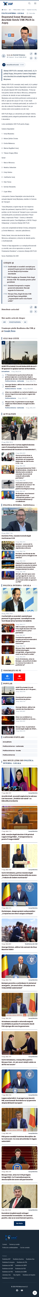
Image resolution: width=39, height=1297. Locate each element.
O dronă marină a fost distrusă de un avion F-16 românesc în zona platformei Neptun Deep (25, 486)
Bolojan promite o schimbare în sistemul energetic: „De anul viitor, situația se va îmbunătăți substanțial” (19, 985)
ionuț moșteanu (15, 322)
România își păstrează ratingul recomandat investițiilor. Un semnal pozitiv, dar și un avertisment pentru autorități (17, 1216)
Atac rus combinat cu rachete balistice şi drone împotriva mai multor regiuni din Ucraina (21, 394)
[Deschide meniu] (35, 3)
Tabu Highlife (16, 1275)
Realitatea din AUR (7, 1268)
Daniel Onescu (19, 55)
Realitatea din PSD (20, 1268)
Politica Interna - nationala (14, 381)
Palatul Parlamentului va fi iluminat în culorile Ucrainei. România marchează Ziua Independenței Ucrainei (26, 566)
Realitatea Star (30, 1259)
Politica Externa (10, 398)
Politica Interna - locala (18, 9)
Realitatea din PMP (7, 1265)
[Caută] (29, 3)
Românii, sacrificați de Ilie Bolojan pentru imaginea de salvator (26, 556)
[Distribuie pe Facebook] (35, 54)
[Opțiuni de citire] (35, 1293)
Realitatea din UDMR (21, 1272)
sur (25, 322)
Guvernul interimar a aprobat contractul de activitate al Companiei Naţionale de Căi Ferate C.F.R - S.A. (25, 459)
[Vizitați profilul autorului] (4, 56)
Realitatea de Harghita (29, 1275)
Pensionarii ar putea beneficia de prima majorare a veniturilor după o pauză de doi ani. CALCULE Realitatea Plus (21, 377)
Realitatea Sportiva (18, 1259)
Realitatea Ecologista (8, 1262)
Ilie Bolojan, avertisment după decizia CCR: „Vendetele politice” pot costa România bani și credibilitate (25, 497)
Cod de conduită (25, 1247)
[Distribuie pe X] (35, 58)
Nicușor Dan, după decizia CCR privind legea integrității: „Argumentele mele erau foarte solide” (20, 297)
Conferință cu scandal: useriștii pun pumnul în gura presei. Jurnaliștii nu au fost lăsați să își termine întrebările (22, 270)
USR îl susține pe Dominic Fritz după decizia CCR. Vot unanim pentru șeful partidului (21, 279)
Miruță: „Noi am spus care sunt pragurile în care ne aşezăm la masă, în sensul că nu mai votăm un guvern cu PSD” (26, 578)
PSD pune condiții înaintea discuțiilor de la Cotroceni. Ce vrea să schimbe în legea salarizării (19, 1138)
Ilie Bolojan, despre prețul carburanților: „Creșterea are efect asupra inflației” (18, 912)
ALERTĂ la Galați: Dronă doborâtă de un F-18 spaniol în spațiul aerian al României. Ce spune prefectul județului (19, 368)
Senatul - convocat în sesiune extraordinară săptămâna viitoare (24, 546)
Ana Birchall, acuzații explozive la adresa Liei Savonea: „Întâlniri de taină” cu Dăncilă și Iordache (19, 798)
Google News (9, 331)
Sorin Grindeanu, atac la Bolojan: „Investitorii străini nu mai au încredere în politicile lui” (26, 662)
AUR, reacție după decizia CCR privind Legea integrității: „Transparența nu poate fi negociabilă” (18, 836)
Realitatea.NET (6, 1259)
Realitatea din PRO (7, 1272)
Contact (4, 1244)
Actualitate (5, 371)
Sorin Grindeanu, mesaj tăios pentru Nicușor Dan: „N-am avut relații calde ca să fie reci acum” (19, 1062)
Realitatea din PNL (22, 1262)
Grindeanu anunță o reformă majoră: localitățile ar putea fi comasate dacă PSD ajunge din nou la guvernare (18, 1023)
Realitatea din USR (31, 944)
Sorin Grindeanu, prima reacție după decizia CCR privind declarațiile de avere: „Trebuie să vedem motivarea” (19, 875)
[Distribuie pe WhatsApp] (31, 58)
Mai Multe (19, 1223)
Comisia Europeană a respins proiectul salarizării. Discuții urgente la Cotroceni (19, 287)
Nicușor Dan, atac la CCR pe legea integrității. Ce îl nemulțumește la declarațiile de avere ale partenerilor (17, 1177)
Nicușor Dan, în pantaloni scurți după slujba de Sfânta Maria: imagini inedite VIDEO (20, 404)
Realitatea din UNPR (21, 1265)
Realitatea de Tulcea (8, 1278)
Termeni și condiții (14, 1244)
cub (4, 322)
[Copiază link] (31, 54)
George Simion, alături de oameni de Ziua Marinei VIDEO (25, 709)
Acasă (5, 9)
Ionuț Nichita (32, 793)
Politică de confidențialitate (10, 1247)
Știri (10, 9)
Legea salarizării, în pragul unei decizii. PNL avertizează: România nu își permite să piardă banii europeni (19, 1100)
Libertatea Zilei (6, 1275)
